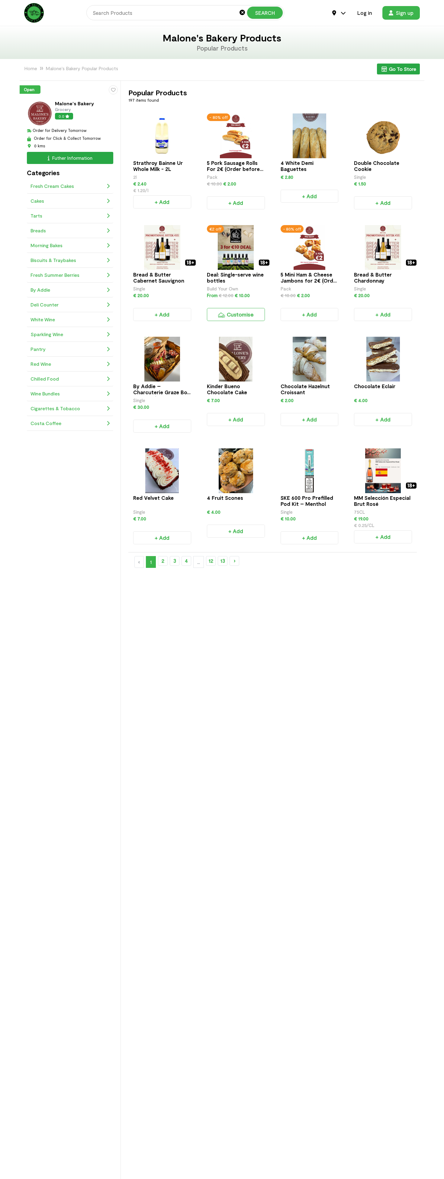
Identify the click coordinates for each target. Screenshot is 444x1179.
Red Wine (41, 363)
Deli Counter (45, 304)
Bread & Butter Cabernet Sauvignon (158, 277)
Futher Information (71, 157)
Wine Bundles (45, 393)
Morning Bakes (47, 245)
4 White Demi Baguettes (297, 166)
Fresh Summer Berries (55, 274)
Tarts (36, 215)
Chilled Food (45, 378)
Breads (38, 230)
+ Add (162, 201)
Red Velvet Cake (153, 498)
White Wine (43, 319)
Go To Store (402, 69)
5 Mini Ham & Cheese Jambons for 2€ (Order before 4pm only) (309, 280)
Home (30, 68)
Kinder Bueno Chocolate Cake (227, 389)
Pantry (38, 349)
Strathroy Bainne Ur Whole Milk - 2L (158, 166)
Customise (239, 314)
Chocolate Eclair (374, 386)
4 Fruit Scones (225, 498)
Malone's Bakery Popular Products (82, 68)
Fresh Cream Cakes (52, 185)
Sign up (404, 13)
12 (210, 561)
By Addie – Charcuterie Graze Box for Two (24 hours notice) (161, 395)
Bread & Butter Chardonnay (373, 277)
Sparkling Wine (47, 334)
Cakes (37, 200)
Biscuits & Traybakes (53, 260)
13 (222, 561)
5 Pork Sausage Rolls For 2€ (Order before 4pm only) (233, 169)
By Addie (40, 289)
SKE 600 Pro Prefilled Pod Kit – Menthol (307, 501)
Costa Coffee (46, 423)
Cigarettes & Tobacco (55, 408)
